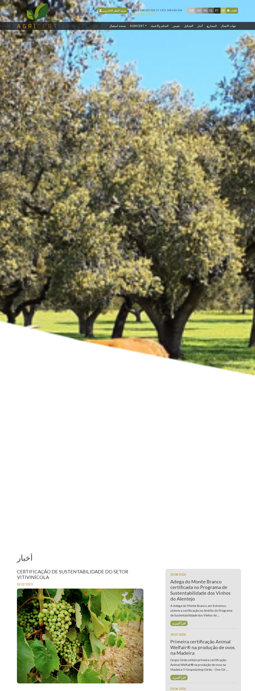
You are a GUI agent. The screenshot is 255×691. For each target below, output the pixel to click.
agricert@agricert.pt (143, 14)
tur (191, 10)
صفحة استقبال (118, 26)
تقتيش (176, 26)
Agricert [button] (137, 26)
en (205, 10)
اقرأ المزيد (179, 623)
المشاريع (212, 26)
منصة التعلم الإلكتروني (114, 10)
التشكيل (188, 26)
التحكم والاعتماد (160, 26)
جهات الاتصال (228, 26)
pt (217, 10)
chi (198, 10)
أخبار (200, 26)
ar (223, 10)
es (211, 10)
